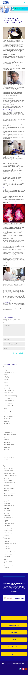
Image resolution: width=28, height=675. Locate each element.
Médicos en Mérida (5, 664)
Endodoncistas (7, 418)
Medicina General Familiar (9, 473)
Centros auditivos (7, 388)
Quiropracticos (7, 538)
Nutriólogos (6, 497)
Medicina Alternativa (8, 468)
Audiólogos (6, 379)
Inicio (4, 366)
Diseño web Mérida (9, 663)
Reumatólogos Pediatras (9, 550)
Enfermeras (6, 421)
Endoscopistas (7, 420)
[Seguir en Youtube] (26, 669)
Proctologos (6, 527)
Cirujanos (6, 394)
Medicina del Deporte (8, 470)
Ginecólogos (6, 439)
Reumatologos (7, 548)
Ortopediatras (7, 515)
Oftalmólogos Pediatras (9, 505)
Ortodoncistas (7, 512)
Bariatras (6, 382)
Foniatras (6, 429)
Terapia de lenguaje (8, 554)
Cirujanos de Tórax (9, 405)
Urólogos (6, 559)
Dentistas (6, 408)
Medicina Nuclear (7, 478)
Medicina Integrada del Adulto (10, 477)
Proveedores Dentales (8, 528)
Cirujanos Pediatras (9, 402)
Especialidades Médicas (14, 646)
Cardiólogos (6, 385)
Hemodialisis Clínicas (8, 446)
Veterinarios (6, 567)
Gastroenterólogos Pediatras (10, 434)
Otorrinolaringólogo (8, 517)
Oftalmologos (7, 503)
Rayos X (14, 639)
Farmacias (14, 618)
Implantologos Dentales (9, 454)
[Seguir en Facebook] (20, 669)
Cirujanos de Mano (9, 398)
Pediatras (6, 521)
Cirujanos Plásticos (9, 403)
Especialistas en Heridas (9, 425)
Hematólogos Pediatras (9, 444)
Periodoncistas (7, 525)
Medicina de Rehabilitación (9, 482)
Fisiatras (5, 428)
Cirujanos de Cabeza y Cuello (11, 397)
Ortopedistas (7, 513)
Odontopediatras (7, 501)
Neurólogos (6, 490)
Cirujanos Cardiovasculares (11, 395)
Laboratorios (7, 464)
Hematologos (7, 442)
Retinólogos (6, 546)
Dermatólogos (7, 410)
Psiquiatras (6, 532)
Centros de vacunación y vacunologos (12, 565)
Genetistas (6, 436)
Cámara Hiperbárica (8, 392)
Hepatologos (7, 447)
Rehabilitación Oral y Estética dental (11, 551)
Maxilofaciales (7, 466)
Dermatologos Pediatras (9, 411)
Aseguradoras (14, 654)
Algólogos (6, 374)
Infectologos (6, 455)
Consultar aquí (19, 598)
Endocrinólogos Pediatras (9, 416)
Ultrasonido (6, 562)
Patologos (6, 520)
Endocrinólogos (7, 414)
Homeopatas (7, 451)
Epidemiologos (7, 423)
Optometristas (7, 507)
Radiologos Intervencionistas (10, 543)
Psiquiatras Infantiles (8, 533)
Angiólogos (6, 376)
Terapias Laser (7, 556)
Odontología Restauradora (9, 500)
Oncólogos (6, 508)
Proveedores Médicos (8, 530)
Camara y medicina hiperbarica (10, 475)
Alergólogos (6, 370)
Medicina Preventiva (8, 480)
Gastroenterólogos (8, 432)
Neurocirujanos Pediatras (9, 493)
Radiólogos (6, 541)
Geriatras (6, 437)
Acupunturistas (7, 369)
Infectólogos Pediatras (9, 457)
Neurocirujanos (7, 492)
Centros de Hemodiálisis (9, 390)
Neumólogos (6, 487)
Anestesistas (6, 377)
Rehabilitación (7, 545)
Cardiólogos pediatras (9, 387)
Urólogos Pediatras (8, 561)
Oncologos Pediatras (8, 510)
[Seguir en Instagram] (23, 669)
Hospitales (6, 449)
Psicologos (6, 535)
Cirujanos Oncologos (9, 400)
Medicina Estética (7, 472)
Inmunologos (7, 461)
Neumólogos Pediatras (9, 488)
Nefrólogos (6, 485)
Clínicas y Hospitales (14, 625)
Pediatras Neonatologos (9, 523)
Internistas (6, 459)
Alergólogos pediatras (9, 372)
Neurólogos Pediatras (8, 495)
